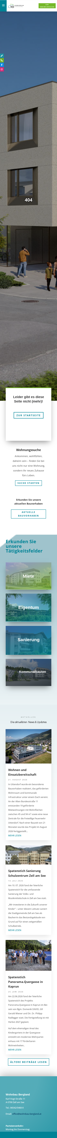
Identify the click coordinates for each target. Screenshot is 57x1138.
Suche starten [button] (28, 481)
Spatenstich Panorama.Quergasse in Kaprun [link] (25, 979)
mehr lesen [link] (14, 833)
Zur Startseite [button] (28, 413)
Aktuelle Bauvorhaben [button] (28, 512)
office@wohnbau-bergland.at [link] (26, 1111)
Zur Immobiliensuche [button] (47, 6)
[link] (16, 7)
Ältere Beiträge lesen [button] (28, 1059)
